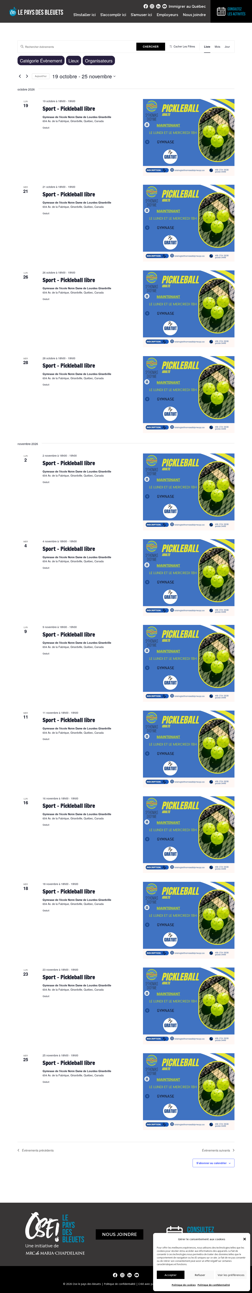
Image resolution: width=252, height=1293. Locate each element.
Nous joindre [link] (194, 15)
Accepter (171, 1275)
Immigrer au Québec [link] (187, 6)
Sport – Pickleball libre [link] (69, 108)
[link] (207, 47)
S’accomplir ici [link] (113, 15)
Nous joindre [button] (119, 1234)
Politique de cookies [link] (184, 1285)
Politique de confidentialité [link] (214, 1285)
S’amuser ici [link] (141, 15)
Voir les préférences (231, 1275)
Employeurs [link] (167, 15)
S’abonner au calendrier (211, 1163)
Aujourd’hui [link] (40, 76)
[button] (244, 1239)
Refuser (200, 1275)
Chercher (151, 46)
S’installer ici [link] (84, 15)
